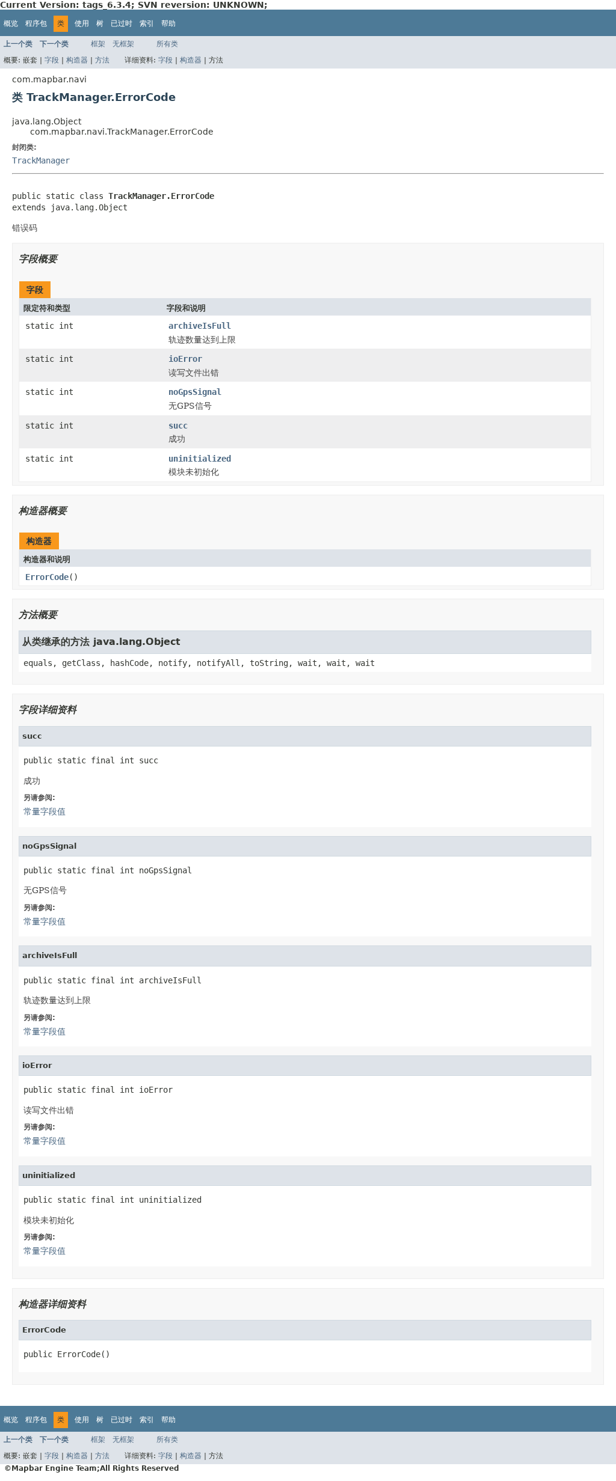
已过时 (121, 23)
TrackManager (41, 160)
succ (178, 425)
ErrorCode (47, 577)
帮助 (168, 23)
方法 (102, 60)
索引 (147, 23)
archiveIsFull (199, 326)
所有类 (167, 44)
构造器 (77, 60)
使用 (82, 23)
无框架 (123, 44)
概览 (11, 23)
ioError (185, 359)
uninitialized (199, 458)
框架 (98, 44)
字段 (52, 60)
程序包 (36, 23)
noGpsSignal (194, 392)
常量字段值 (44, 811)
